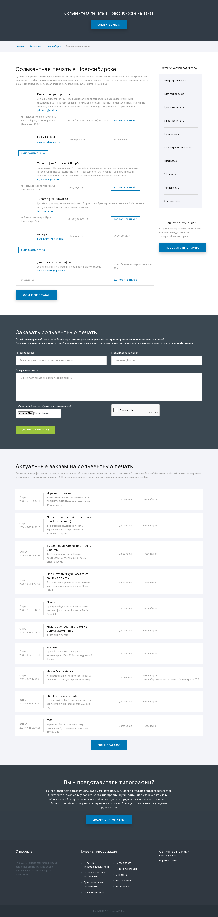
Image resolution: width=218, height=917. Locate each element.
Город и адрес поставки (124, 352)
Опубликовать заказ (35, 429)
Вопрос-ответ (124, 863)
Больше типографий (36, 295)
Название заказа (25, 352)
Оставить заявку (109, 24)
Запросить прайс (126, 120)
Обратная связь (168, 860)
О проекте (121, 874)
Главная (20, 46)
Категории (35, 46)
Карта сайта (123, 886)
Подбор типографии (127, 869)
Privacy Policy (117, 911)
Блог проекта (123, 880)
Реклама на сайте (94, 892)
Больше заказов (109, 745)
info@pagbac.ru (167, 855)
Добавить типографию (109, 819)
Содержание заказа (27, 370)
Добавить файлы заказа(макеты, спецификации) (43, 406)
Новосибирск (54, 46)
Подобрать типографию (182, 247)
